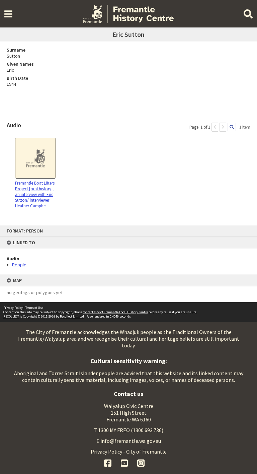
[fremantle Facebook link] (108, 462)
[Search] (232, 127)
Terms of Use (34, 308)
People (19, 265)
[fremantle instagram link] (141, 462)
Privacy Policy (13, 308)
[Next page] (223, 127)
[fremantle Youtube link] (125, 462)
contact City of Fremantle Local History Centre (115, 312)
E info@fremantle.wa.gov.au (128, 440)
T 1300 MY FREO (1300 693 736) (128, 430)
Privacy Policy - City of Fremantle (129, 451)
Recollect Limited (72, 316)
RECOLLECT (11, 316)
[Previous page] (214, 127)
